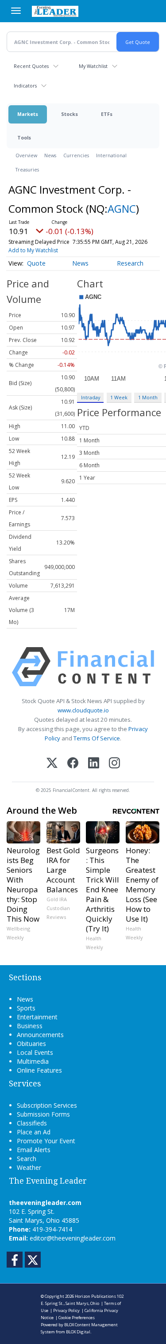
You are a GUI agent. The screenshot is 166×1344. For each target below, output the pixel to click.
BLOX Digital (78, 1332)
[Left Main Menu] (16, 11)
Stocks (69, 114)
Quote (36, 263)
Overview (26, 155)
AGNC (122, 208)
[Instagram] (114, 764)
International (111, 155)
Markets (27, 114)
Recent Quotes (31, 66)
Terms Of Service (96, 738)
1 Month (148, 397)
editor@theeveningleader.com (73, 1238)
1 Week (118, 397)
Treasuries (27, 169)
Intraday (90, 397)
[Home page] (55, 11)
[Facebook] (73, 764)
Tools (24, 137)
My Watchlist (93, 66)
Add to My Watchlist (33, 250)
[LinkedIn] (94, 764)
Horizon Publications (95, 1296)
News (50, 155)
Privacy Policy (66, 1310)
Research (130, 263)
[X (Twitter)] (52, 764)
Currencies (76, 155)
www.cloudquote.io (83, 710)
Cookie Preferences (76, 1317)
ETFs (106, 114)
